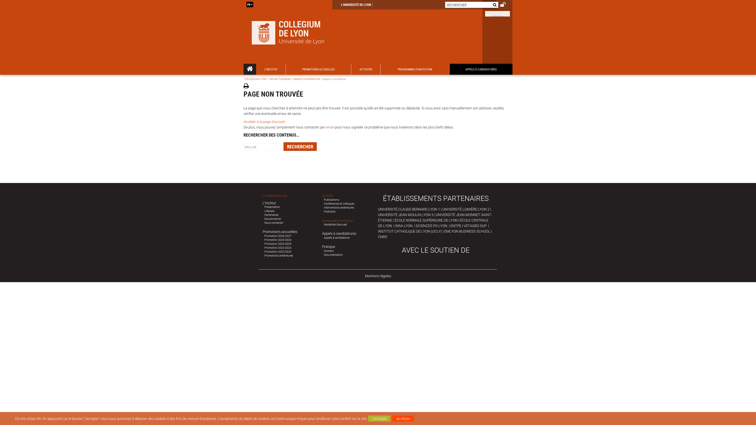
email (330, 127)
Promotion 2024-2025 (277, 244)
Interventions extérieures (339, 207)
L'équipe (269, 211)
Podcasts (329, 211)
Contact (329, 251)
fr (248, 4)
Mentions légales (378, 275)
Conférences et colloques (339, 203)
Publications (331, 199)
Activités (327, 196)
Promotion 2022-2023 (277, 251)
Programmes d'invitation (337, 221)
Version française (279, 79)
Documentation (333, 255)
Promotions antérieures (278, 255)
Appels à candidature (337, 237)
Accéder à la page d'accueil (264, 121)
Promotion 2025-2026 (277, 240)
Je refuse (403, 418)
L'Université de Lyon (356, 5)
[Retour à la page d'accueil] (288, 32)
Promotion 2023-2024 (277, 247)
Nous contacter (273, 223)
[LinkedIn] (497, 13)
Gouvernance (272, 219)
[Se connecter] (505, 5)
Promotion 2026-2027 (277, 236)
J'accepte (379, 418)
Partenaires (271, 215)
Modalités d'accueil (335, 224)
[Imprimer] (248, 86)
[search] (471, 5)
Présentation (272, 207)
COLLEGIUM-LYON (255, 79)
